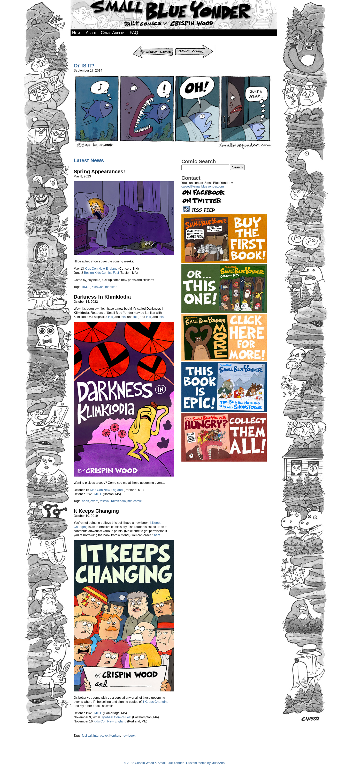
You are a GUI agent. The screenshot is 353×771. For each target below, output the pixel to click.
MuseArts (218, 763)
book (85, 501)
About (91, 32)
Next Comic (195, 46)
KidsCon (97, 287)
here (157, 535)
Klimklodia (118, 501)
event (94, 501)
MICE (98, 494)
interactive (100, 735)
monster (111, 287)
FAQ (134, 32)
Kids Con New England (101, 268)
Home (77, 32)
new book (128, 735)
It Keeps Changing (96, 511)
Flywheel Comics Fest (116, 717)
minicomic (134, 501)
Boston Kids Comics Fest (101, 273)
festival (105, 501)
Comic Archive (113, 32)
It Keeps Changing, (155, 702)
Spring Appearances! (99, 171)
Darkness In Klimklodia (102, 297)
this (110, 317)
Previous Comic (153, 46)
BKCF (86, 287)
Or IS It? (84, 65)
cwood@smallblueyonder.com (202, 186)
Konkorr (114, 735)
